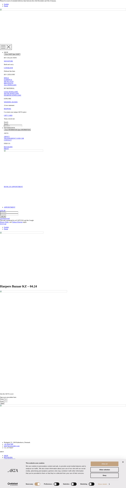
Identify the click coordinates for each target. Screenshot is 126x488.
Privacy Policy (4, 222)
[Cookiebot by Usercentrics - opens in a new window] (12, 484)
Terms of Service (17, 222)
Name (2, 399)
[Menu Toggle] (6, 47)
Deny (104, 475)
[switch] (56, 484)
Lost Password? (5, 218)
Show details (102, 484)
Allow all (104, 464)
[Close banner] (123, 462)
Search (6, 122)
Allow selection (104, 470)
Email (2, 401)
